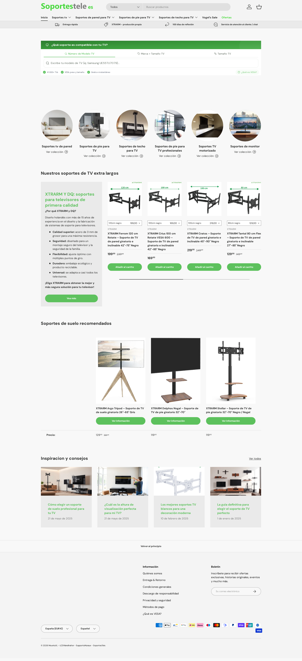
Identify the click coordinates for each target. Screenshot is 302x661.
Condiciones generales (157, 587)
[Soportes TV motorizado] (207, 125)
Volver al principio (151, 546)
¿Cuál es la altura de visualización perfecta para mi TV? (120, 509)
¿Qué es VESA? (152, 614)
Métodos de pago (153, 607)
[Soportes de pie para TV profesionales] (170, 125)
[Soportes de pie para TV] (94, 125)
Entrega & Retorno (154, 580)
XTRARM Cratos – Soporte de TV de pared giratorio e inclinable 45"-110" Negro (204, 237)
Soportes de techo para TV (176, 17)
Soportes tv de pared (57, 146)
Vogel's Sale (209, 17)
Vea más (71, 298)
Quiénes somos (152, 573)
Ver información (121, 420)
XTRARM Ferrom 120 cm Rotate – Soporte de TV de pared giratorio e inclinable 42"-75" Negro (123, 239)
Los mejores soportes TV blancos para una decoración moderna (178, 509)
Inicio (44, 17)
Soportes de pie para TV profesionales (170, 148)
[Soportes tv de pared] (57, 125)
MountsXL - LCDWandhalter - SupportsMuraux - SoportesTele (77, 645)
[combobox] (168, 7)
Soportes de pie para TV (134, 17)
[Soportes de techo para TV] (132, 125)
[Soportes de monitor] (245, 125)
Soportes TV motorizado (207, 148)
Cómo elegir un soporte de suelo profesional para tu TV (66, 509)
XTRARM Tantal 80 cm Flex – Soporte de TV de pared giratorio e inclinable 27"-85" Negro (244, 239)
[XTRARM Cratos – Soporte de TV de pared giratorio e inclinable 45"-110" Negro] (204, 199)
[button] (259, 7)
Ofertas (227, 17)
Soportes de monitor (245, 146)
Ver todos (255, 458)
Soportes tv (59, 17)
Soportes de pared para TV (93, 17)
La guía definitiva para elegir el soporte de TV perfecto (233, 509)
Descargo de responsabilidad (161, 593)
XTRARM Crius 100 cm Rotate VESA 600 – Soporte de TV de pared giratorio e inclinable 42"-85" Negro (163, 241)
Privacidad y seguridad (157, 600)
